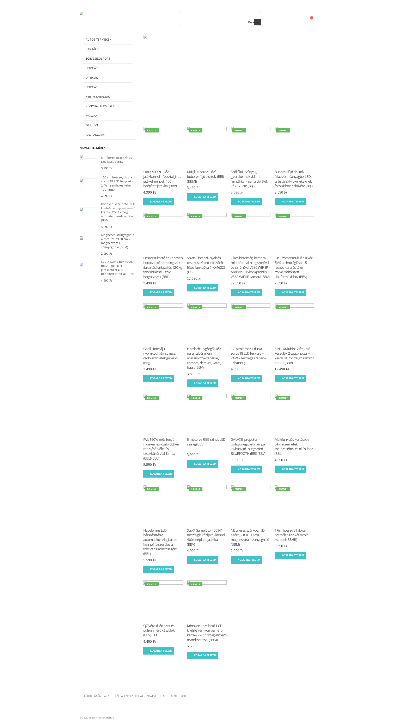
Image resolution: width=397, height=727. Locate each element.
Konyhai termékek (100, 106)
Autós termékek (98, 39)
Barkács (92, 49)
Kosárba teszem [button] (161, 201)
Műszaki (92, 116)
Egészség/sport (98, 58)
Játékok (92, 77)
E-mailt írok (177, 696)
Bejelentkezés (308, 3)
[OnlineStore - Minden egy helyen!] (105, 18)
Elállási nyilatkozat (128, 696)
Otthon (92, 125)
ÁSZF (107, 696)
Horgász (92, 68)
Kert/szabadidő (98, 97)
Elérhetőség (92, 696)
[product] (88, 163)
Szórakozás (95, 135)
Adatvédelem (156, 696)
